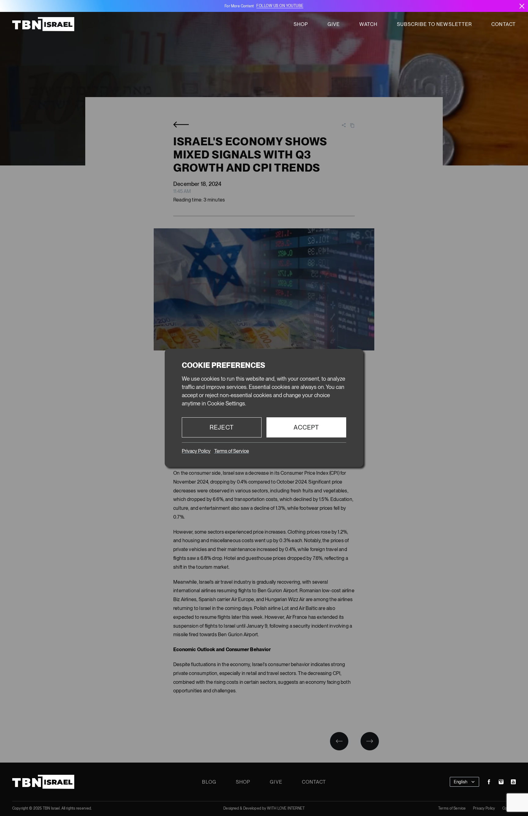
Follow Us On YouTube (279, 6)
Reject (222, 427)
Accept (306, 427)
